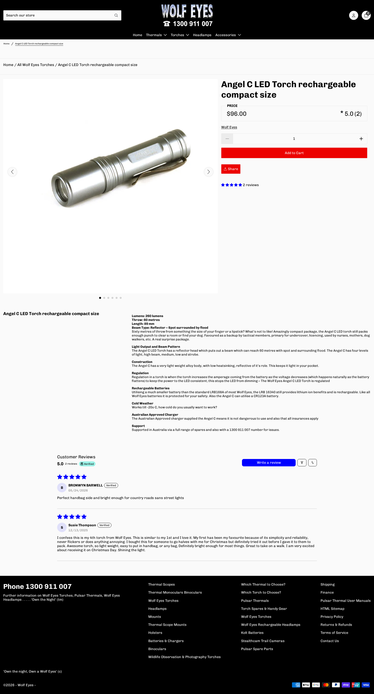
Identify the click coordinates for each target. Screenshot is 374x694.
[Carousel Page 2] (104, 298)
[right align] (208, 172)
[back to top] (366, 686)
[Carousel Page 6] (121, 298)
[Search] (116, 15)
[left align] (12, 172)
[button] (232, 185)
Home (6, 43)
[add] (361, 138)
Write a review (269, 463)
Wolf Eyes (229, 127)
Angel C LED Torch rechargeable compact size (97, 65)
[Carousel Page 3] (108, 298)
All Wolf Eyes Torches (35, 65)
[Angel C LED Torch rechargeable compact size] (110, 186)
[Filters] (301, 462)
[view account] (353, 15)
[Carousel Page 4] (112, 298)
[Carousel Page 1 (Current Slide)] (100, 298)
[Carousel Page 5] (117, 298)
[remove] (227, 138)
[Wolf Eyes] (187, 15)
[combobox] (57, 15)
